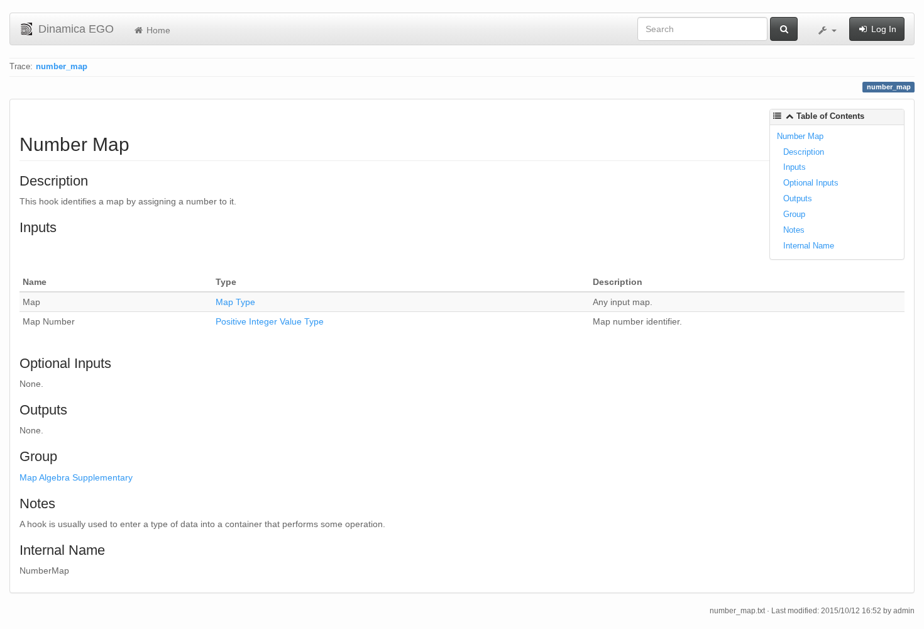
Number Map (800, 136)
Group (794, 214)
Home (157, 30)
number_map (61, 66)
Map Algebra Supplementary (76, 477)
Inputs (794, 167)
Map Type (235, 302)
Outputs (797, 198)
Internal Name (808, 245)
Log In (882, 29)
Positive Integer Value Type (270, 321)
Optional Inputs (811, 182)
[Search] (784, 29)
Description (803, 152)
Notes (794, 230)
